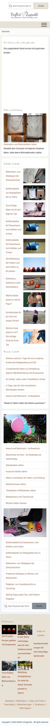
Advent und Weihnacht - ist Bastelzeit (23, 395)
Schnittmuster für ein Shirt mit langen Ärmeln (13, 316)
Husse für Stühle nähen (16, 471)
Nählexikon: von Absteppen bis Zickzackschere (13, 175)
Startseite (5, 31)
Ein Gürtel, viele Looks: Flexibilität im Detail (25, 379)
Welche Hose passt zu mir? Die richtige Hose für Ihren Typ (12, 336)
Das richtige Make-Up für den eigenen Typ (13, 209)
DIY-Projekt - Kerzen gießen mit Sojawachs (9, 640)
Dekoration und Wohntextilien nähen (20, 144)
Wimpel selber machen (16, 503)
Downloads (9, 704)
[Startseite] (24, 15)
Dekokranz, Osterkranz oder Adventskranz (13, 282)
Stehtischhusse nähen (16, 484)
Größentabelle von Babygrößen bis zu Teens (13, 192)
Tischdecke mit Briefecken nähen (21, 490)
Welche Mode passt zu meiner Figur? (13, 299)
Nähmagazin (25, 708)
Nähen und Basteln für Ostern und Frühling (25, 477)
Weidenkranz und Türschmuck (19, 496)
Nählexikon (21, 700)
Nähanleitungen (24, 704)
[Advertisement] (25, 80)
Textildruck (39, 704)
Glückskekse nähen (15, 465)
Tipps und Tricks (36, 700)
